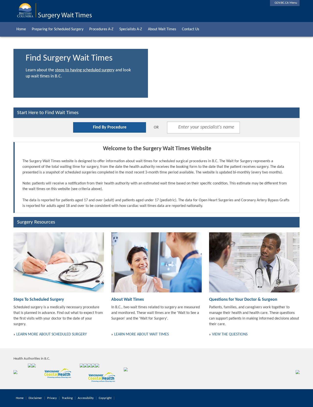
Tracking (67, 398)
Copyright (105, 398)
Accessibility (86, 398)
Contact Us (190, 29)
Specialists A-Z (130, 29)
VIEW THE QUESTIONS (229, 334)
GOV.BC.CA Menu (284, 2)
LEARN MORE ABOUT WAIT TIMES (141, 334)
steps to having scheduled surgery (84, 70)
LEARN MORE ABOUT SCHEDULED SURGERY (51, 334)
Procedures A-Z (101, 29)
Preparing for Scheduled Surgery (57, 29)
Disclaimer (35, 398)
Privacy (52, 398)
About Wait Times (162, 29)
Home (21, 29)
